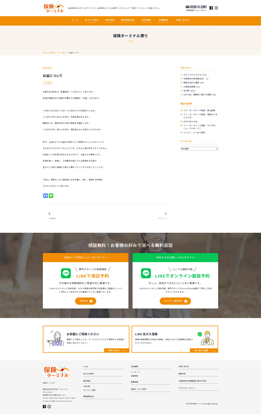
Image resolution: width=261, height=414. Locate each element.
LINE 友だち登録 (201, 350)
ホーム (75, 21)
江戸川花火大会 (190, 121)
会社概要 (146, 21)
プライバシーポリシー (187, 388)
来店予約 (84, 301)
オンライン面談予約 (173, 301)
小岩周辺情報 (189, 87)
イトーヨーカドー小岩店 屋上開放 (199, 110)
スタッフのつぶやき (192, 75)
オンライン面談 (89, 390)
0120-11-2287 (198, 6)
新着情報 (134, 382)
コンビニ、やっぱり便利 (194, 132)
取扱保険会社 (128, 21)
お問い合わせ (182, 21)
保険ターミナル (198, 404)
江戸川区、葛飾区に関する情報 (197, 95)
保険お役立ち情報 (191, 83)
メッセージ (135, 372)
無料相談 (109, 21)
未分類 (48, 83)
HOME (85, 367)
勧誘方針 (182, 374)
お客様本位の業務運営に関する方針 (192, 381)
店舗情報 (163, 21)
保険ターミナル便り (139, 389)
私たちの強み (92, 21)
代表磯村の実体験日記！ (194, 79)
